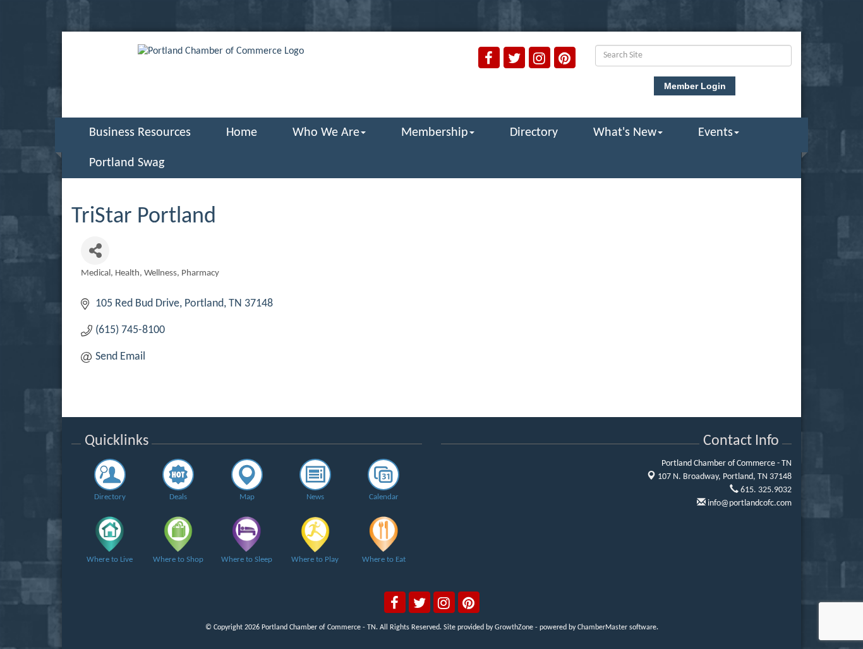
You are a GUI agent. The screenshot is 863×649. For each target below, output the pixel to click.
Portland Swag (126, 163)
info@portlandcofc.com (749, 503)
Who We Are (326, 132)
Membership (434, 132)
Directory (534, 132)
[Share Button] (95, 250)
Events (715, 132)
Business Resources (140, 132)
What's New (624, 132)
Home (241, 132)
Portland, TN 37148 (725, 477)
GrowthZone (514, 627)
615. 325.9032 (765, 490)
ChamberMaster (602, 627)
